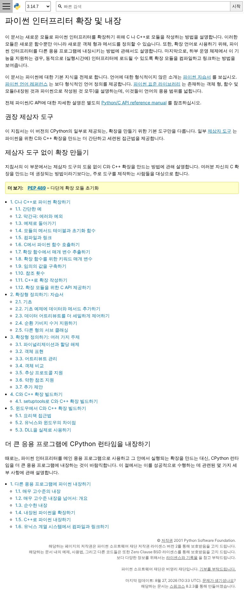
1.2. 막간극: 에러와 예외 (39, 216)
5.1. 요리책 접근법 (33, 415)
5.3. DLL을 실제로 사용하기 (43, 429)
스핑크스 (177, 586)
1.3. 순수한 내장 (31, 505)
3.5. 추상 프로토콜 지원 (39, 372)
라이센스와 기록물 (182, 557)
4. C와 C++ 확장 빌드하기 (36, 394)
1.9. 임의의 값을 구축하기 (40, 266)
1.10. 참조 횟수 (30, 273)
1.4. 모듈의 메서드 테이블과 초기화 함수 (55, 230)
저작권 (167, 540)
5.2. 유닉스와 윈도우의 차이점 (45, 422)
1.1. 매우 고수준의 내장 (38, 491)
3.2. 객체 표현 (29, 351)
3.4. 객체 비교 (29, 365)
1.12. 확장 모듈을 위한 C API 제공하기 (53, 287)
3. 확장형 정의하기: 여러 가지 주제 (45, 337)
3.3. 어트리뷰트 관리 (36, 358)
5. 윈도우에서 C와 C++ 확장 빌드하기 (48, 408)
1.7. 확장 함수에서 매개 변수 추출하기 (52, 251)
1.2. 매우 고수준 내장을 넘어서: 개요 (51, 498)
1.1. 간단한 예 (28, 208)
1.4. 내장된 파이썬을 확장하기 (45, 512)
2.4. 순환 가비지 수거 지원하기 (46, 323)
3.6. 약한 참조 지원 (34, 379)
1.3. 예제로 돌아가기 (35, 223)
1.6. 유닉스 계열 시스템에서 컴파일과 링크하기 (62, 526)
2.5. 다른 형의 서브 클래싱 (41, 330)
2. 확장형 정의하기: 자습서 (37, 294)
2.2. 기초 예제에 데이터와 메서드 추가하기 (57, 308)
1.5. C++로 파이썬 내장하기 (43, 519)
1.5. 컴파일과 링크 (33, 237)
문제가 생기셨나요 (218, 580)
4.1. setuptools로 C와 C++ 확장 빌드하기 (56, 401)
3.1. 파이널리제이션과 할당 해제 (47, 344)
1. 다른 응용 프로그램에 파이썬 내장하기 (50, 483)
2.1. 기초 (23, 301)
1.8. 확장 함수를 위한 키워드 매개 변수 (53, 258)
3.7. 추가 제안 (29, 386)
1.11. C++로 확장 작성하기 (41, 280)
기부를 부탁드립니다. (218, 569)
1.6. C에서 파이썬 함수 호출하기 (47, 244)
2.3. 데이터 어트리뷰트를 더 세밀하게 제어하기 (62, 315)
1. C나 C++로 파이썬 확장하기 (40, 201)
